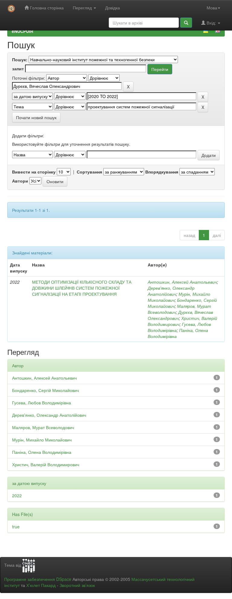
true (16, 527)
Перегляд (83, 8)
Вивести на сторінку (34, 172)
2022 (17, 495)
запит (18, 68)
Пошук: (19, 59)
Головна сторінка (46, 8)
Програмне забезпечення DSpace (37, 579)
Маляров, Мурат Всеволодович (43, 427)
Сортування (89, 172)
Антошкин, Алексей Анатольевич (182, 282)
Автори (20, 181)
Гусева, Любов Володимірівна (41, 403)
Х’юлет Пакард (41, 585)
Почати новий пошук (36, 117)
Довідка (112, 8)
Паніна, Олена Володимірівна (41, 452)
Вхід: (211, 23)
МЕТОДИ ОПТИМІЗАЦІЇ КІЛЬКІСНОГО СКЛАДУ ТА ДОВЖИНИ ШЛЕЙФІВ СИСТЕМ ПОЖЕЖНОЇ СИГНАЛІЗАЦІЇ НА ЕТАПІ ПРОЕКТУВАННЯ (81, 288)
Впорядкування (161, 172)
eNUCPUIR (22, 31)
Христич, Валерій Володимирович (45, 464)
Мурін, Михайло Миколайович (42, 440)
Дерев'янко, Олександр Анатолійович (171, 291)
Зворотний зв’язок (77, 585)
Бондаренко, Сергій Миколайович (45, 390)
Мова (212, 8)
